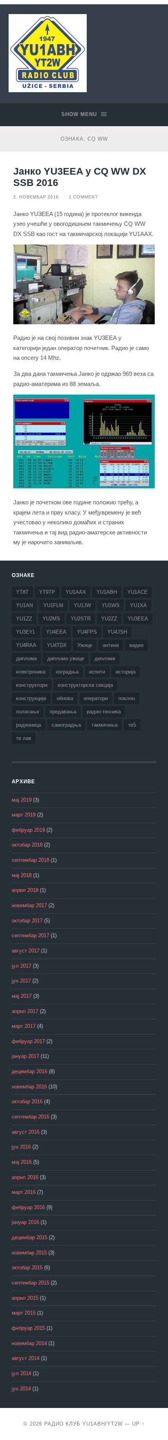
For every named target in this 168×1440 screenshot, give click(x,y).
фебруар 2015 (28, 1328)
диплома (26, 658)
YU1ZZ (24, 619)
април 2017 (25, 1011)
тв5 (132, 725)
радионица (28, 725)
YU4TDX (57, 645)
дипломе (105, 658)
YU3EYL (26, 632)
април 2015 (25, 1298)
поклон (126, 698)
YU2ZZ (109, 619)
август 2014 (25, 1358)
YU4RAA (26, 645)
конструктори (31, 685)
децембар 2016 (29, 1071)
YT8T (22, 592)
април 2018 (25, 890)
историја (126, 672)
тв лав (23, 738)
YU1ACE (137, 592)
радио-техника (104, 712)
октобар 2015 (27, 1267)
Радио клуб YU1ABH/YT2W (83, 1424)
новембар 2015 (29, 1253)
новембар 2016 (29, 1087)
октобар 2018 (27, 845)
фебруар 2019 (28, 830)
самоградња (66, 725)
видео (136, 645)
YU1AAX (76, 592)
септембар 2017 (30, 935)
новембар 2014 (29, 1343)
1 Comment (83, 197)
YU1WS (111, 605)
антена (111, 645)
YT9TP (47, 592)
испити (97, 672)
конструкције (31, 698)
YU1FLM (53, 605)
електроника (30, 672)
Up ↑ (138, 1424)
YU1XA (138, 605)
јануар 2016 (25, 1222)
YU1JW (82, 605)
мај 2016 (22, 1162)
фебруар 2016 (28, 1207)
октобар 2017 (27, 921)
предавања (63, 712)
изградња (67, 672)
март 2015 (24, 1313)
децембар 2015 (29, 1237)
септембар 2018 (30, 860)
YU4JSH (117, 632)
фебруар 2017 (28, 1041)
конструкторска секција (85, 685)
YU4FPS (87, 632)
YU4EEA (56, 632)
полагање (27, 712)
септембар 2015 (30, 1283)
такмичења (104, 725)
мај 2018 (22, 875)
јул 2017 (21, 966)
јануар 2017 (25, 1056)
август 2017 (25, 951)
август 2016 (25, 1132)
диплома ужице (65, 658)
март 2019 (24, 815)
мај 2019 (22, 800)
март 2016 (24, 1192)
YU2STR (81, 619)
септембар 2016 (30, 1117)
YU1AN (24, 605)
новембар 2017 (29, 905)
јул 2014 (21, 1373)
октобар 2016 (27, 1101)
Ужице (84, 645)
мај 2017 (22, 996)
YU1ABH (107, 592)
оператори (96, 698)
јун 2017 (21, 981)
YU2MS (51, 619)
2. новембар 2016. (36, 197)
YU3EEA (138, 619)
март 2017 (24, 1026)
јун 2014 (21, 1389)
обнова (65, 698)
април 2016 (25, 1177)
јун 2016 (21, 1147)
